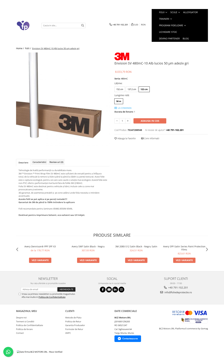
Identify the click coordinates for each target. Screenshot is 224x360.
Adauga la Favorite (126, 138)
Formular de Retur (74, 329)
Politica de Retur (73, 321)
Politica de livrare (24, 329)
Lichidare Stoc (168, 31)
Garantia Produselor (75, 325)
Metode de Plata (73, 317)
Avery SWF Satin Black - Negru (88, 246)
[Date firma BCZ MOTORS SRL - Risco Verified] (39, 351)
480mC (124, 78)
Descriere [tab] (23, 162)
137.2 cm (132, 89)
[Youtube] (109, 289)
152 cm (119, 89)
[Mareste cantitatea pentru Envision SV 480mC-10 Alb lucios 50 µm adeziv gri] (127, 120)
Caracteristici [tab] (39, 162)
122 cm (144, 89)
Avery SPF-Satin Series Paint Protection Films (184, 248)
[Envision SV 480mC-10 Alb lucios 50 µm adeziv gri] (63, 99)
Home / (20, 48)
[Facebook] (103, 289)
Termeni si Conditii (25, 321)
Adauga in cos (150, 120)
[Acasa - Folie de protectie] (26, 25)
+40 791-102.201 (178, 287)
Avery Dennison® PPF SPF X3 (40, 246)
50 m (118, 101)
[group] (63, 99)
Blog (186, 38)
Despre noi (21, 317)
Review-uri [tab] (56, 162)
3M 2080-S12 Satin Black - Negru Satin (136, 246)
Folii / (28, 48)
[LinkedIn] (115, 289)
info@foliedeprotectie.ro (178, 292)
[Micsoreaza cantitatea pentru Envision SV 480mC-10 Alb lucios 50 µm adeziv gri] (116, 120)
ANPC (68, 332)
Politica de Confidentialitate (52, 297)
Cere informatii (151, 138)
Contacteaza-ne (130, 338)
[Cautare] (83, 25)
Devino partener (169, 38)
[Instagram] (121, 289)
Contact (20, 332)
